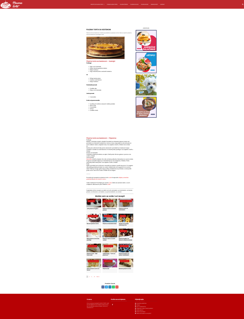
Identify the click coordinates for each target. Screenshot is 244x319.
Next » (98, 276)
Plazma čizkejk (124, 4)
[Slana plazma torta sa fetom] (93, 262)
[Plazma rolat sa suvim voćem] (109, 232)
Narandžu (89, 159)
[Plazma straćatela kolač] (109, 218)
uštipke (121, 177)
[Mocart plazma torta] (93, 218)
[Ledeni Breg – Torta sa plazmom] (109, 247)
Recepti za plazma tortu (97, 4)
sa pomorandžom (110, 192)
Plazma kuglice (134, 4)
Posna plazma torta (112, 4)
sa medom (101, 192)
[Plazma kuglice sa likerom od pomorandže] (126, 232)
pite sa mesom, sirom (99, 179)
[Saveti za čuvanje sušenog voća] (126, 218)
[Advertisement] (109, 18)
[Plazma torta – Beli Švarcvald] (93, 247)
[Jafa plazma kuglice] (93, 203)
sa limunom (94, 192)
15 (94, 276)
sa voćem (119, 192)
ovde (110, 177)
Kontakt (162, 4)
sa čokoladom (122, 190)
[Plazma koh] (109, 262)
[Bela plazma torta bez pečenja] (93, 232)
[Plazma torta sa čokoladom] (126, 202)
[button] (242, 4)
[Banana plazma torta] (126, 262)
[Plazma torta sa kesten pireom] (109, 203)
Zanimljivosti (154, 4)
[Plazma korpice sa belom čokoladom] (126, 247)
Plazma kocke (144, 4)
